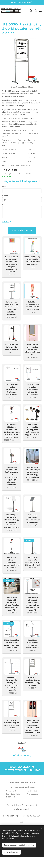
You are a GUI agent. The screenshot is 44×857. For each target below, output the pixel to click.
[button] (30, 11)
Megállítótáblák (32, 791)
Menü (40, 10)
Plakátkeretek (11, 791)
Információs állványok (14, 794)
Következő (21, 743)
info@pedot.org (10, 816)
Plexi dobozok (32, 794)
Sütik (22, 822)
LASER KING (10, 797)
